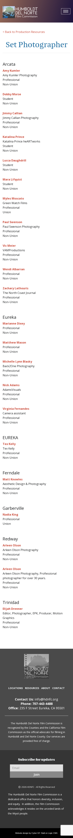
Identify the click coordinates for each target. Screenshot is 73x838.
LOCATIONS (15, 688)
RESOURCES (32, 688)
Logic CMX (52, 833)
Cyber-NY (36, 833)
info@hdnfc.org (46, 699)
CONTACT (58, 688)
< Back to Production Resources (24, 32)
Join (37, 774)
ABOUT (45, 688)
